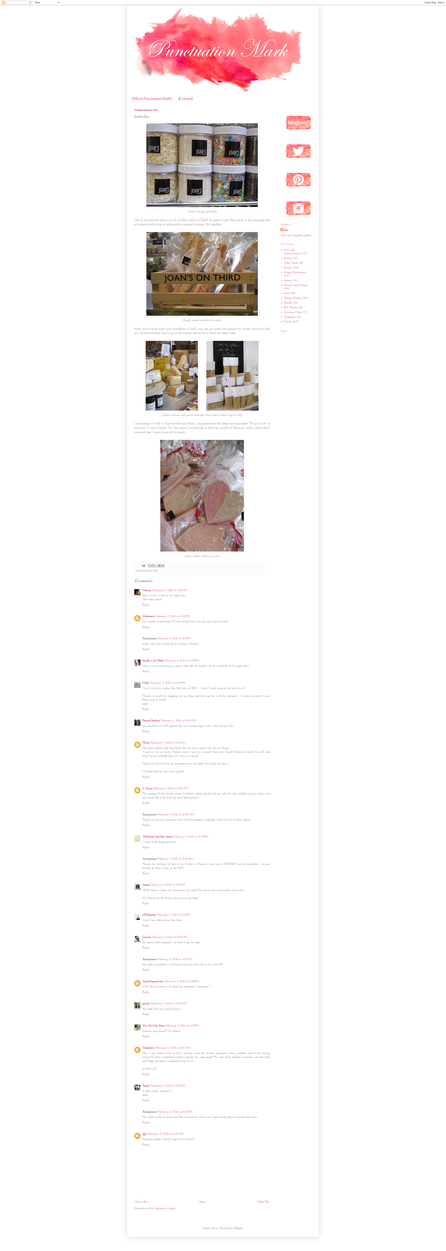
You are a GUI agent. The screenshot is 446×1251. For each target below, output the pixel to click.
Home (202, 1201)
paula (146, 1003)
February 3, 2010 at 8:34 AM (168, 742)
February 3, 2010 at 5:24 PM (168, 884)
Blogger (238, 1228)
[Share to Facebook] (159, 565)
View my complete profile (295, 235)
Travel (287, 321)
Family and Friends (296, 285)
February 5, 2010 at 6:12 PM (182, 1025)
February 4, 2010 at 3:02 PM (175, 959)
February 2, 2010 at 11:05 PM (182, 660)
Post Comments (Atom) (162, 1208)
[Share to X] (156, 565)
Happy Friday (292, 298)
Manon (147, 590)
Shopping (289, 317)
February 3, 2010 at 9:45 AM (170, 788)
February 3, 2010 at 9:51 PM (173, 914)
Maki (146, 683)
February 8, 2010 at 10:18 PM (175, 1111)
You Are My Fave (153, 1025)
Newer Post (141, 1201)
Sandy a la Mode (153, 660)
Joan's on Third (198, 220)
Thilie (146, 742)
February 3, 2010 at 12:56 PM (175, 858)
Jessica (146, 884)
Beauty (288, 258)
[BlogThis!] (153, 565)
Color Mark (291, 263)
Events (287, 280)
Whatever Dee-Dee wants (157, 836)
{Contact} (186, 98)
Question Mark (293, 312)
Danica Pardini (151, 720)
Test (286, 230)
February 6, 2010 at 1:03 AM (172, 1047)
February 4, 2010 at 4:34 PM (181, 981)
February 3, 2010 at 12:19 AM (178, 720)
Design (288, 267)
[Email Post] (143, 565)
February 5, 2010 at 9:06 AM (168, 1003)
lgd (145, 1134)
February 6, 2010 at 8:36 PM (168, 1085)
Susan (146, 1085)
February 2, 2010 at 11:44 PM (167, 683)
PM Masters (291, 307)
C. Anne (147, 788)
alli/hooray (149, 914)
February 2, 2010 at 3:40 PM (169, 590)
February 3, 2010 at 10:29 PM (169, 937)
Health (288, 302)
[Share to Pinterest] (163, 565)
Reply (146, 604)
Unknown (148, 616)
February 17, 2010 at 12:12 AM (166, 1134)
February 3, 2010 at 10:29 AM (176, 814)
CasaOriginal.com (153, 981)
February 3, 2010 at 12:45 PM (190, 836)
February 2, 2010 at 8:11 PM (174, 638)
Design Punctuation (295, 272)
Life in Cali (151, 570)
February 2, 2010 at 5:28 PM (172, 616)
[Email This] (149, 565)
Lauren (147, 937)
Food (286, 293)
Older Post (263, 1201)
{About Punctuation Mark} (151, 98)
